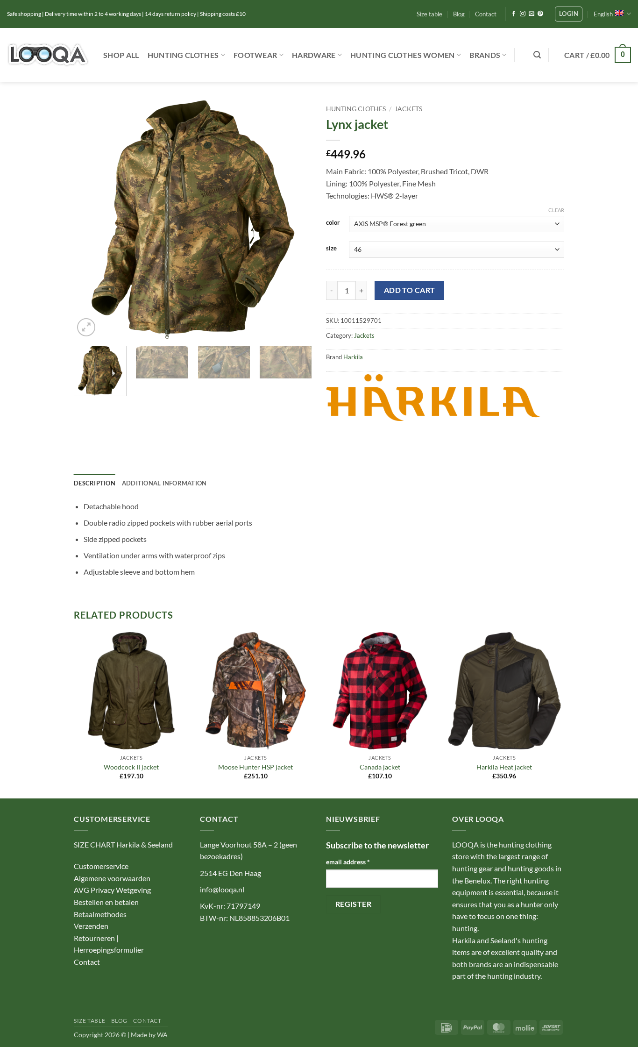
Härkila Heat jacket (504, 767)
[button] (568, 14)
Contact (485, 14)
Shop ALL (121, 54)
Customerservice (101, 866)
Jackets (408, 109)
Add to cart (409, 290)
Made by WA (149, 1035)
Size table (429, 14)
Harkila (353, 357)
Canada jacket (380, 767)
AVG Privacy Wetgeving (112, 889)
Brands (484, 54)
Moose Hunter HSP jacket (255, 767)
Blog (459, 14)
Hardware (314, 54)
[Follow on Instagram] (522, 14)
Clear (556, 210)
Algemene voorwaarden (112, 878)
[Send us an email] (531, 14)
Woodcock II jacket (131, 767)
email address (348, 862)
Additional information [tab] (164, 483)
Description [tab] (94, 483)
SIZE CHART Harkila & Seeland (123, 844)
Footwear (255, 54)
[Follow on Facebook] (514, 14)
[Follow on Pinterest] (540, 14)
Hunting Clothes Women (402, 54)
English (603, 14)
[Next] (295, 219)
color (333, 223)
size (331, 248)
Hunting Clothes (183, 54)
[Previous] (90, 219)
